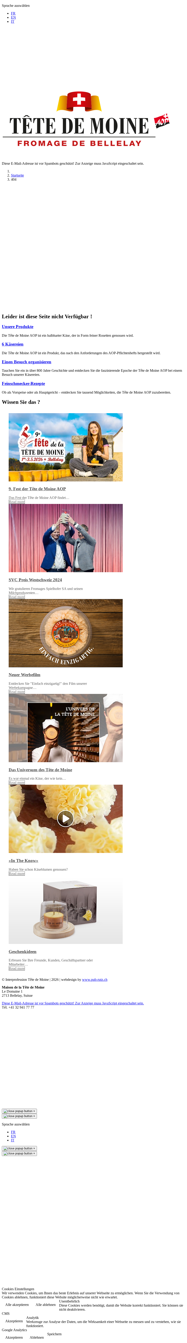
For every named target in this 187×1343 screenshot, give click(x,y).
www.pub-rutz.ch (94, 979)
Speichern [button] (54, 1334)
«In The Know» (23, 860)
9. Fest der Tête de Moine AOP (37, 488)
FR (13, 13)
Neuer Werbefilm (24, 674)
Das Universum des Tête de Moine (40, 769)
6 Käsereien (12, 344)
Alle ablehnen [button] (46, 1305)
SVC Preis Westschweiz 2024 (35, 579)
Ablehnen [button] (37, 1337)
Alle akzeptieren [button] (17, 1305)
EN (13, 17)
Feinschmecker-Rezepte (23, 383)
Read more (17, 502)
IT (12, 21)
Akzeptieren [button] (14, 1321)
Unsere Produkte (17, 326)
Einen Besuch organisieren (26, 361)
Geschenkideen (22, 951)
